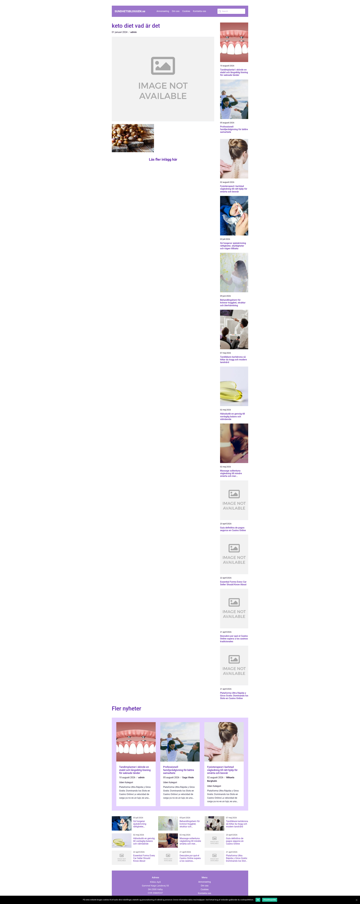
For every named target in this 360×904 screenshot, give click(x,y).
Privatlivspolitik (270, 900)
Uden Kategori (126, 782)
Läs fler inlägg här (163, 159)
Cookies (186, 11)
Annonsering (163, 11)
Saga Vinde (188, 777)
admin (133, 32)
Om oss (175, 11)
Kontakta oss (199, 11)
